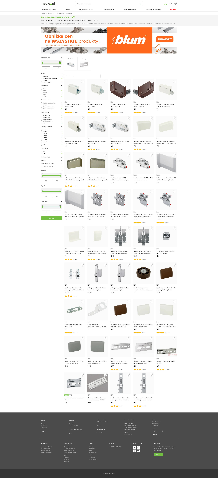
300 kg (52, 141)
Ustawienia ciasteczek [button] (46, 452)
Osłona (52, 105)
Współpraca (92, 448)
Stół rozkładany (156, 420)
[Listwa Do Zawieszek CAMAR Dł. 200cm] (166, 346)
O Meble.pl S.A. (92, 452)
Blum (52, 88)
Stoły (126, 433)
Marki (90, 455)
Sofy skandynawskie (129, 429)
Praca (90, 450)
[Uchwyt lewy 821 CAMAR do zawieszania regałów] (97, 273)
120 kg (52, 135)
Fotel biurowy (44, 425)
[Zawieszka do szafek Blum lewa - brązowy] (120, 89)
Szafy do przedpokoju (157, 431)
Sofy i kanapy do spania (130, 427)
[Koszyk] (175, 4)
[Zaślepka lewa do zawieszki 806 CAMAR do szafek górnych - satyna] (97, 163)
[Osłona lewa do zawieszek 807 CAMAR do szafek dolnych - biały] (74, 236)
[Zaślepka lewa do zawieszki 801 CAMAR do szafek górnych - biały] (166, 163)
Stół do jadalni (128, 434)
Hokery (43, 431)
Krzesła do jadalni (73, 425)
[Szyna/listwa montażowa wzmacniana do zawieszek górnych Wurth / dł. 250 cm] (120, 346)
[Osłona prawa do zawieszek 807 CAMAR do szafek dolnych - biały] (97, 236)
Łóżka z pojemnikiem (102, 421)
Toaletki (154, 434)
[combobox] (82, 76)
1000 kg (52, 133)
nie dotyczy (52, 129)
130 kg (52, 137)
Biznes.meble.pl (93, 459)
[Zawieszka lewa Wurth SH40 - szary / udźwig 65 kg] (97, 346)
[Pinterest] (134, 451)
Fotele (43, 424)
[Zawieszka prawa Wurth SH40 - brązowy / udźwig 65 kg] (120, 309)
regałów (52, 123)
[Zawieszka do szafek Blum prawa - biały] (74, 89)
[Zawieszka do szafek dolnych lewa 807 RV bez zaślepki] (120, 199)
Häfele (52, 92)
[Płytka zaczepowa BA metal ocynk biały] (74, 309)
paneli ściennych (52, 119)
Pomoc (66, 454)
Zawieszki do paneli (52, 166)
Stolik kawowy (156, 423)
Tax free (66, 463)
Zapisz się (158, 454)
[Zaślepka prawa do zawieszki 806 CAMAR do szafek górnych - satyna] (74, 163)
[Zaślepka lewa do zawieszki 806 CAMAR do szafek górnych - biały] (143, 126)
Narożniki (99, 433)
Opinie (90, 454)
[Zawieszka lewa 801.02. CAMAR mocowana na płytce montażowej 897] (143, 163)
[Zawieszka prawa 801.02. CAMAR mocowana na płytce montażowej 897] (120, 163)
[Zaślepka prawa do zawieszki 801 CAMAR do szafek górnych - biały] (74, 199)
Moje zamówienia (45, 448)
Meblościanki (101, 429)
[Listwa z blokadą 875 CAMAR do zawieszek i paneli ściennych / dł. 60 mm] (143, 346)
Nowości (52, 76)
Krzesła (71, 424)
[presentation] (43, 40)
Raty (65, 455)
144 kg (52, 139)
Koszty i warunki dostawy (70, 452)
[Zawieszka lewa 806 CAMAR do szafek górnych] (97, 126)
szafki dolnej (52, 115)
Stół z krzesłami (156, 421)
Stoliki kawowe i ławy (75, 429)
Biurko (43, 420)
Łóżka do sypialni (101, 420)
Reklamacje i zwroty (69, 450)
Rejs (52, 94)
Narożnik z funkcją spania (130, 420)
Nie (52, 151)
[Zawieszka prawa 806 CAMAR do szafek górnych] (120, 126)
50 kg (52, 143)
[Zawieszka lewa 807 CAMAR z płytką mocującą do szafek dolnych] (143, 199)
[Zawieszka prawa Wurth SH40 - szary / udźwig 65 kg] (74, 346)
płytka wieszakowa (52, 121)
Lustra (98, 425)
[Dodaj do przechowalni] (82, 81)
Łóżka (70, 433)
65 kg (52, 144)
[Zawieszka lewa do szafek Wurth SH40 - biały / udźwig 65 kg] (166, 309)
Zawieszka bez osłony (52, 106)
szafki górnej (52, 117)
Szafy (153, 429)
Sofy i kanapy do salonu (130, 425)
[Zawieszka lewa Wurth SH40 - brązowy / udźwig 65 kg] (166, 273)
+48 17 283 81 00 (115, 447)
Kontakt (91, 446)
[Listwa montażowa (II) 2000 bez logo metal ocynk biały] (97, 383)
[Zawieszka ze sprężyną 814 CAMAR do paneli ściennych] (120, 236)
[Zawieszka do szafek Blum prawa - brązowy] (143, 89)
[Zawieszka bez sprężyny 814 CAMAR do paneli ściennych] (143, 236)
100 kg (52, 131)
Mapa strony (92, 457)
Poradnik (66, 459)
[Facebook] (134, 447)
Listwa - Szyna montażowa (52, 103)
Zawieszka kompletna (52, 108)
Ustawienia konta (45, 450)
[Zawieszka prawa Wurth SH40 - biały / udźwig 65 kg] (143, 309)
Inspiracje (66, 461)
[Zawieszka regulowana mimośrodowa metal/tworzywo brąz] (143, 273)
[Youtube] (138, 451)
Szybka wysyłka (52, 82)
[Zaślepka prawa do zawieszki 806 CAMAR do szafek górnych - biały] (166, 126)
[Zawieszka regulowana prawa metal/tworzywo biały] (74, 126)
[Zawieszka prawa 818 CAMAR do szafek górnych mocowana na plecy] (143, 383)
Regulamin (67, 446)
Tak (52, 153)
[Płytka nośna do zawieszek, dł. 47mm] (74, 383)
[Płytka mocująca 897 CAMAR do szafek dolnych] (166, 236)
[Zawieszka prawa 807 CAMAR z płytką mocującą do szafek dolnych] (166, 199)
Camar (52, 90)
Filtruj (51, 218)
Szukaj (140, 4)
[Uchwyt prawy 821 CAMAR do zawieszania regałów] (120, 273)
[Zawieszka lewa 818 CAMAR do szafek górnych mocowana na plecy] (120, 383)
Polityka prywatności (69, 448)
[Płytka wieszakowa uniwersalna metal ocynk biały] (97, 309)
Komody (71, 420)
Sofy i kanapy (128, 423)
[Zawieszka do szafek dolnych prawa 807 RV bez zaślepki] (97, 199)
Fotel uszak (44, 427)
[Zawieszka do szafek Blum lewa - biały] (97, 89)
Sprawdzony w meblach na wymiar (52, 79)
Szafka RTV (155, 425)
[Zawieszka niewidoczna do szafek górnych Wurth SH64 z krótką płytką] (74, 273)
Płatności (66, 457)
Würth (52, 96)
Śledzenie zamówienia (46, 446)
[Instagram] (138, 447)
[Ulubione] (170, 4)
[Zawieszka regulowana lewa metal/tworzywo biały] (166, 89)
